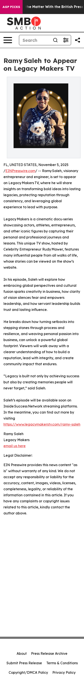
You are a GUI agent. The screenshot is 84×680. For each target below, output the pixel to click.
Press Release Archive (49, 653)
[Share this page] (78, 40)
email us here (14, 446)
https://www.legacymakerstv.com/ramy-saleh (41, 424)
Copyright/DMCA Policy (28, 672)
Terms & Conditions (62, 663)
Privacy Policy (64, 672)
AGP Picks (11, 7)
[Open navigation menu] (7, 40)
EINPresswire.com (20, 171)
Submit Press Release (24, 663)
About (22, 653)
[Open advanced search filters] (66, 40)
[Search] (55, 40)
